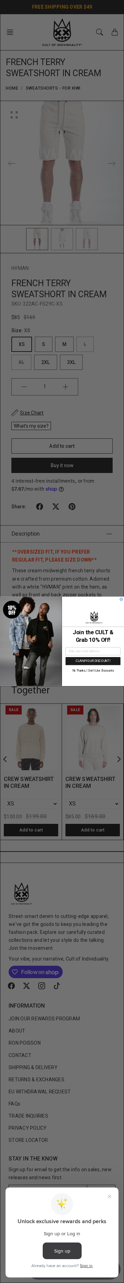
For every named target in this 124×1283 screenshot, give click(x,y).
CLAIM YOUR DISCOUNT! (93, 661)
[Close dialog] (121, 599)
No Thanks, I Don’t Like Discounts (93, 671)
